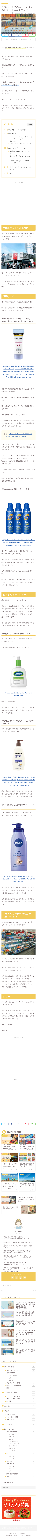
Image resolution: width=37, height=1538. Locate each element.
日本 (20, 1476)
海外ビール (20, 1419)
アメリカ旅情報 (20, 1431)
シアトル (11, 1437)
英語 (20, 1388)
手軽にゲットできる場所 (17, 130)
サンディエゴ (13, 1434)
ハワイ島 (11, 1458)
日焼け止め (12, 133)
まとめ (10, 173)
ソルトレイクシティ (15, 1443)
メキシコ (20, 1461)
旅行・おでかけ (19, 1429)
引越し (11, 1380)
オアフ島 (11, 1456)
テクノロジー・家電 (20, 1383)
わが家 (20, 1401)
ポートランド (13, 1446)
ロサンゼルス (13, 1450)
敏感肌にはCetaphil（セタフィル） (20, 152)
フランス (11, 1471)
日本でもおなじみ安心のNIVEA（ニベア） (20, 162)
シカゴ (11, 1439)
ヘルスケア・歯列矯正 (20, 1385)
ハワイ (20, 1453)
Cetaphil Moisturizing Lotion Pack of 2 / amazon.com (18, 694)
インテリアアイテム (20, 1396)
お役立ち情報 (20, 1373)
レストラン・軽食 (20, 1417)
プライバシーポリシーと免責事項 (17, 1533)
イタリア (11, 1468)
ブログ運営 (19, 1424)
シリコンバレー (13, 1441)
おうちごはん (20, 1414)
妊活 (10, 1378)
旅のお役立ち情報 (20, 1474)
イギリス (11, 1466)
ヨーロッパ (20, 1463)
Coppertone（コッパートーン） (21, 144)
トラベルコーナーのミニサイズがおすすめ (20, 168)
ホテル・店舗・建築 (20, 1398)
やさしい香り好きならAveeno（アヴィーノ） (20, 157)
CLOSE (30, 124)
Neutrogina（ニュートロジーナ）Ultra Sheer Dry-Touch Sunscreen (21, 139)
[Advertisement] (18, 202)
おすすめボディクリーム (17, 148)
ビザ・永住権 (13, 1375)
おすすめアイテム (20, 1370)
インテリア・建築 (19, 1392)
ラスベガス (4, 3)
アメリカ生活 (19, 1367)
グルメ (19, 1411)
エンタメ (19, 1406)
